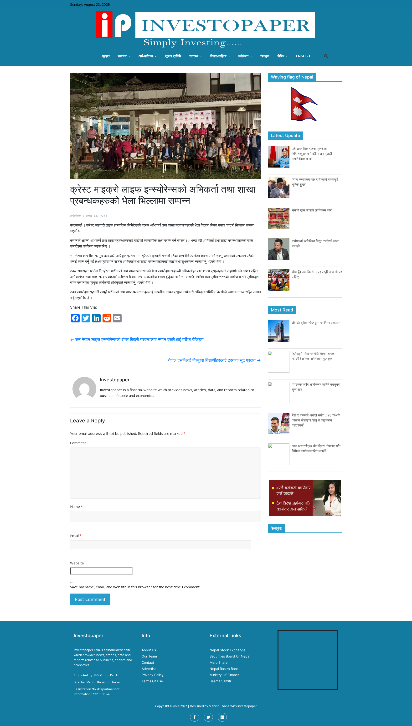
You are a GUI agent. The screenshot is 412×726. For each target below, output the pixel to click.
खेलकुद (264, 56)
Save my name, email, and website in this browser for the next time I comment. (135, 586)
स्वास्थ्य (193, 56)
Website (77, 563)
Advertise (149, 669)
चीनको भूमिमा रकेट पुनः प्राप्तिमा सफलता (316, 323)
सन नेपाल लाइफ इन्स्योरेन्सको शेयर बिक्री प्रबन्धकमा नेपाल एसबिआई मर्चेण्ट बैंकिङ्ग (136, 339)
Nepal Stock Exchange (227, 650)
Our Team (149, 656)
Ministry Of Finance (225, 675)
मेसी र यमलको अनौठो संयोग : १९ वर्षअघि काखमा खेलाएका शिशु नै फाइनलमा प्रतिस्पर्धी (316, 420)
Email (76, 535)
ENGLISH (303, 56)
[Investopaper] (206, 29)
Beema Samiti (220, 681)
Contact (148, 662)
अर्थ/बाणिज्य (146, 56)
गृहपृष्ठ (105, 56)
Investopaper (247, 706)
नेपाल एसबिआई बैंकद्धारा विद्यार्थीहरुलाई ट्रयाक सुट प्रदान (214, 360)
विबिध (281, 56)
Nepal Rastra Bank (224, 669)
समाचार (122, 56)
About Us (149, 650)
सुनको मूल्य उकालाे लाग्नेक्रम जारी (312, 210)
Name (76, 506)
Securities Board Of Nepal (230, 656)
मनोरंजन (243, 56)
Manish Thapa (219, 706)
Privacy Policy (153, 675)
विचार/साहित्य (218, 56)
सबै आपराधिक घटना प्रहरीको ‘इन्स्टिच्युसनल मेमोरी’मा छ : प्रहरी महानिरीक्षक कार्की (312, 154)
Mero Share (218, 662)
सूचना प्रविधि (173, 56)
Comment (78, 442)
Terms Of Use (152, 681)
